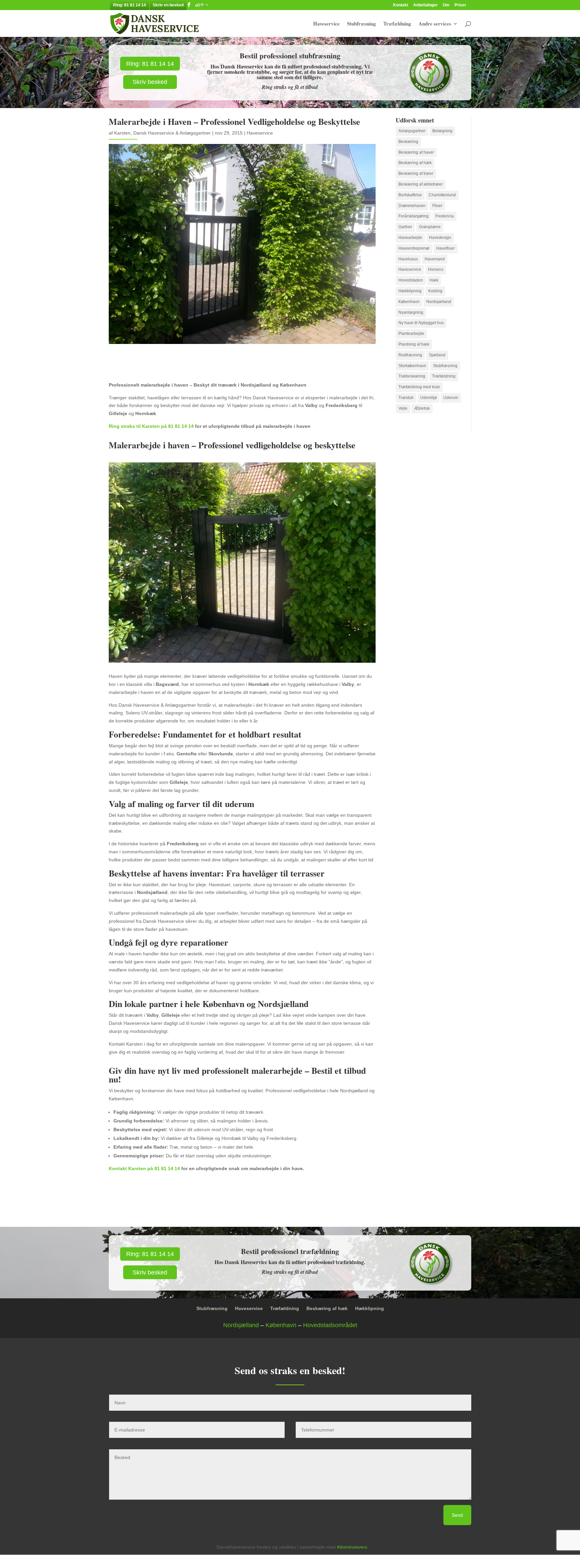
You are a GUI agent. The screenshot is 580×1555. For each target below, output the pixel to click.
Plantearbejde (411, 333)
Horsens (435, 269)
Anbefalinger (425, 5)
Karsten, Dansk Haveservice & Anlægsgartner (162, 133)
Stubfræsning (361, 24)
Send (457, 1515)
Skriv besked (150, 82)
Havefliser (445, 248)
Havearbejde (410, 237)
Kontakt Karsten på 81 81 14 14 (144, 1168)
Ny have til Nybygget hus (421, 322)
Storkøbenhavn (412, 365)
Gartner (405, 226)
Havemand (435, 259)
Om (446, 5)
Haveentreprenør (414, 248)
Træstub (406, 397)
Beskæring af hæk (415, 162)
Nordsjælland (438, 301)
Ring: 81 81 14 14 (129, 5)
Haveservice (326, 24)
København (409, 301)
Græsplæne (430, 226)
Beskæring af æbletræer (420, 184)
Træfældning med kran (419, 387)
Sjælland (437, 355)
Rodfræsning (410, 355)
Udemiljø (428, 397)
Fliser (437, 205)
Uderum (450, 397)
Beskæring (408, 141)
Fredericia (444, 216)
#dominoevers (352, 1547)
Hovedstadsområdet (330, 1325)
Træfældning (397, 24)
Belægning (442, 131)
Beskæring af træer (415, 173)
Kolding (435, 291)
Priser (460, 5)
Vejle (402, 408)
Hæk (434, 280)
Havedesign (440, 237)
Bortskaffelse (410, 195)
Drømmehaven (412, 205)
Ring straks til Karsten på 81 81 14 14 (151, 426)
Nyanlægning (410, 312)
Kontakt (400, 5)
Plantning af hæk (413, 344)
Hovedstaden (410, 280)
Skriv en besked (168, 5)
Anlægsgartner (412, 131)
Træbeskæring (411, 376)
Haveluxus (408, 259)
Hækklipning (410, 291)
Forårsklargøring (413, 216)
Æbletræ (422, 408)
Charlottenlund (442, 195)
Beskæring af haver (416, 152)
